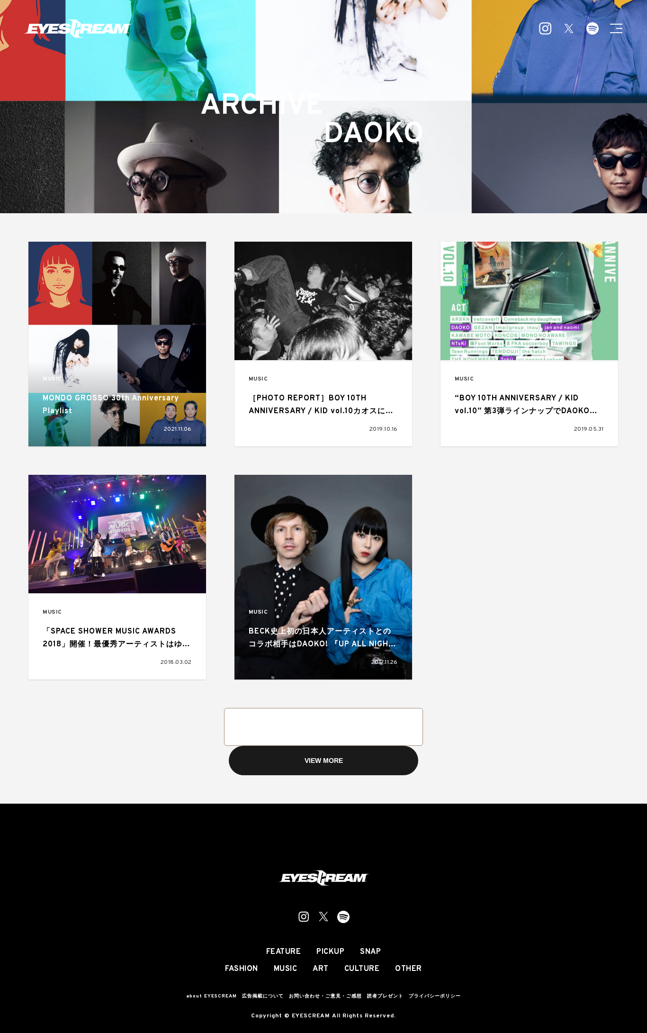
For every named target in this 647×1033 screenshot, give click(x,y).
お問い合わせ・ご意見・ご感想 (325, 996)
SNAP (370, 952)
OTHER (408, 969)
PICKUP (330, 952)
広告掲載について (263, 996)
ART (321, 969)
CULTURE (362, 969)
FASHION (241, 969)
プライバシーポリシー (435, 996)
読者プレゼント (385, 996)
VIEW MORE (324, 760)
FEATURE (283, 952)
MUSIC (52, 379)
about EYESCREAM (211, 996)
